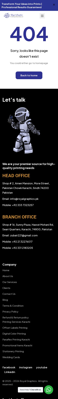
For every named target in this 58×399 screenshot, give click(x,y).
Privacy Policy (10, 311)
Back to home (29, 75)
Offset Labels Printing (14, 327)
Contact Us (8, 293)
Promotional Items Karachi (17, 345)
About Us (7, 276)
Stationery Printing (13, 351)
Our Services (9, 281)
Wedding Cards (11, 357)
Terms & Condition (13, 305)
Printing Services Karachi (16, 321)
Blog (5, 299)
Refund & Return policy (15, 317)
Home (5, 270)
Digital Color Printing (14, 333)
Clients (6, 287)
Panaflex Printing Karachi (16, 339)
